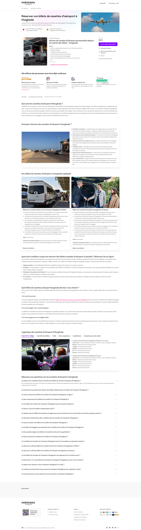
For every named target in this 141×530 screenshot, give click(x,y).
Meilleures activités (36, 8)
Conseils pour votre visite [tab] (92, 336)
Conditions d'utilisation (80, 517)
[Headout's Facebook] (115, 527)
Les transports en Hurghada (36, 96)
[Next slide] (45, 51)
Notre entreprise (78, 512)
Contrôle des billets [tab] (43, 336)
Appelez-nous (53, 512)
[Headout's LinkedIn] (107, 527)
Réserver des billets (28, 248)
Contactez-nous (53, 514)
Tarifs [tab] (54, 336)
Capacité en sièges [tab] (28, 336)
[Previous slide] (26, 51)
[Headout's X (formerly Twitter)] (118, 527)
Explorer (26, 8)
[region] (35, 51)
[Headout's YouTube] (112, 527)
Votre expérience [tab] (64, 336)
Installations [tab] (77, 336)
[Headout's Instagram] (109, 527)
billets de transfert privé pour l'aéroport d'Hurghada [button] (71, 300)
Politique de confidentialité (81, 514)
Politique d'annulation (80, 520)
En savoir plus (25, 89)
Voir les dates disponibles (108, 44)
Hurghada (24, 96)
